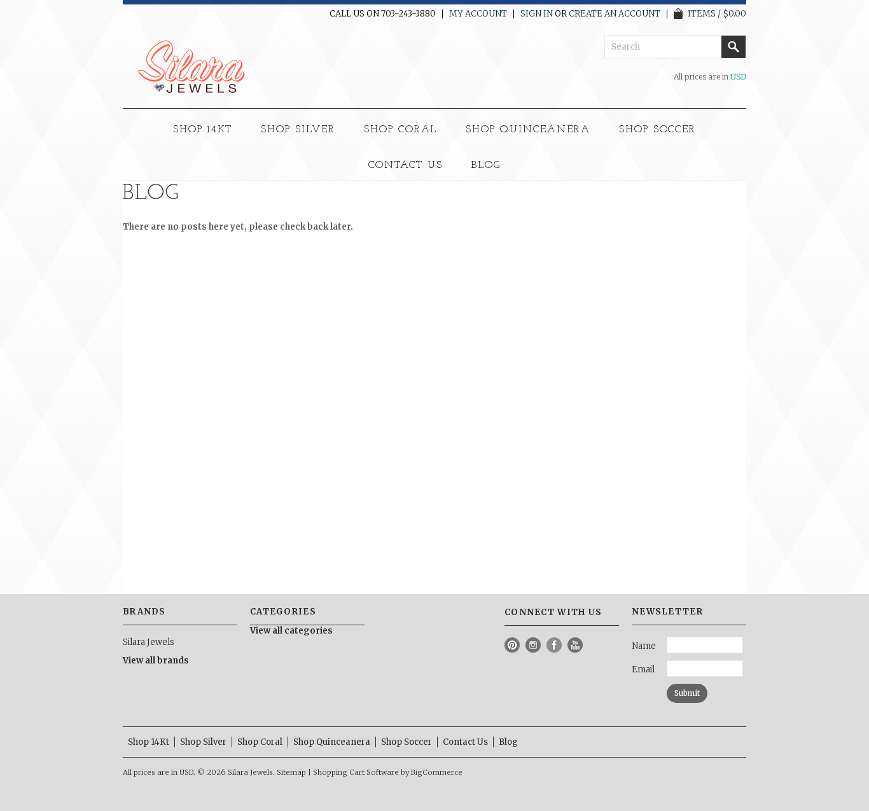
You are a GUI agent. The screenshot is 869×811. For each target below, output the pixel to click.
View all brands (156, 660)
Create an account (614, 14)
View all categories (291, 630)
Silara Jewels (148, 642)
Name (644, 646)
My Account (478, 14)
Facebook (554, 645)
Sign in (536, 14)
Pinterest (512, 645)
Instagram (533, 645)
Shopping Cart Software (356, 772)
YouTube (575, 645)
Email (643, 669)
